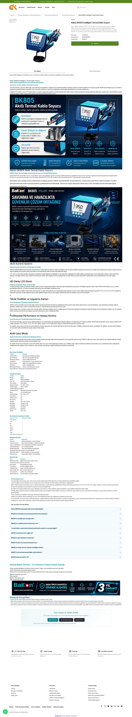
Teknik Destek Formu (66, 619)
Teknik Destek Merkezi (94, 700)
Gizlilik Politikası (46, 707)
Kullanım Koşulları (58, 707)
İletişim (11, 707)
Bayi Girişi (13, 693)
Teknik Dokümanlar (94, 71)
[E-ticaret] (65, 716)
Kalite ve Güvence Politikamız (57, 697)
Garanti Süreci (91, 688)
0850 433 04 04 (53, 619)
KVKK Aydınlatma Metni (22, 707)
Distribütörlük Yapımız (55, 693)
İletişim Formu (79, 619)
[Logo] (13, 7)
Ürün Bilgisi (37, 71)
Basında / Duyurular (54, 700)
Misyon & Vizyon (54, 690)
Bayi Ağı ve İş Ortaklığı (16, 690)
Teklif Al (13, 688)
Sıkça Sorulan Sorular (93, 697)
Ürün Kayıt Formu (92, 690)
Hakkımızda (52, 688)
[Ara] (78, 7)
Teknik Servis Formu (93, 693)
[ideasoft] (58, 716)
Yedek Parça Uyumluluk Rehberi (96, 695)
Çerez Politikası (35, 707)
